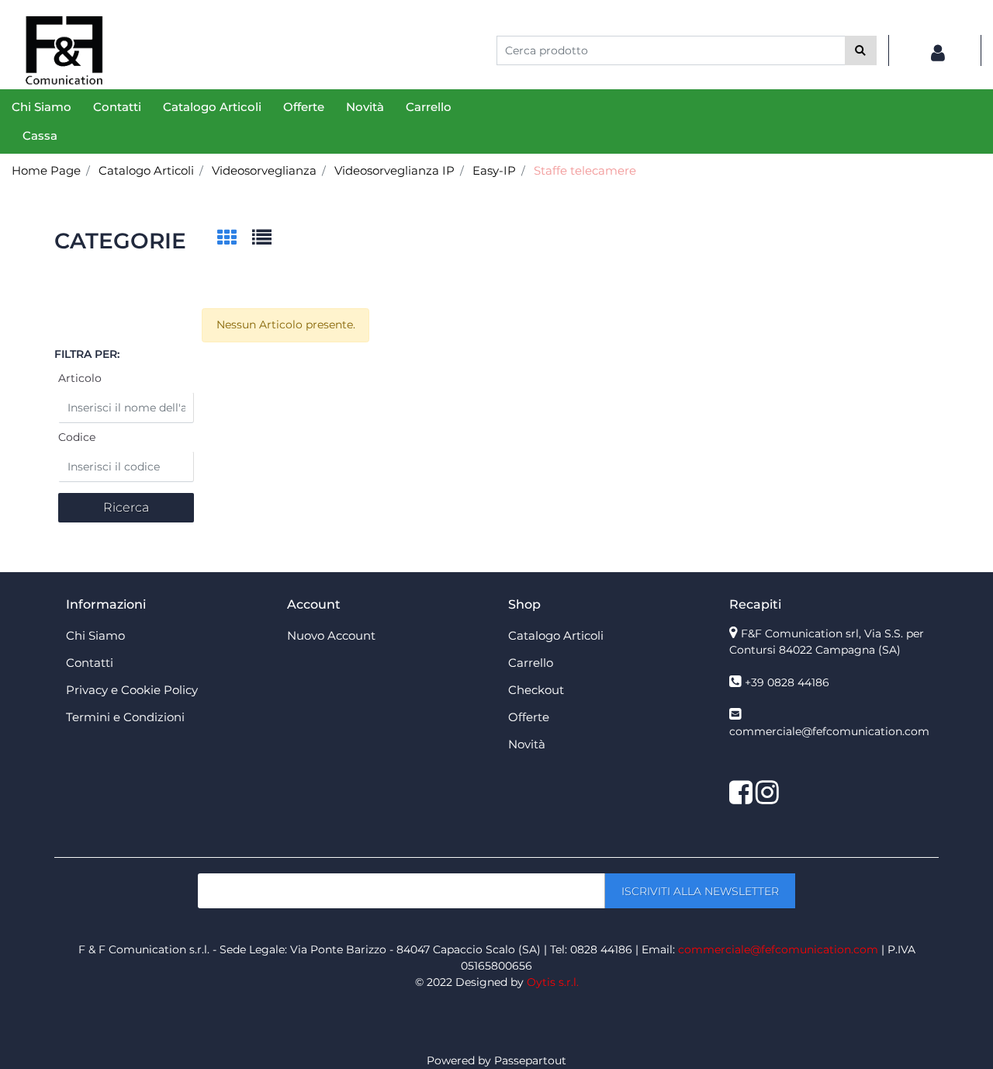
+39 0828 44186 (787, 682)
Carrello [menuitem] (429, 106)
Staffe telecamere (585, 170)
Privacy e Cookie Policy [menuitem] (132, 689)
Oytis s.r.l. (553, 982)
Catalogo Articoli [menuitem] (212, 106)
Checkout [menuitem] (536, 689)
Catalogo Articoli (146, 170)
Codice (76, 437)
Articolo (80, 378)
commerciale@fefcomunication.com (829, 731)
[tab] (234, 239)
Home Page (46, 170)
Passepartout (530, 1060)
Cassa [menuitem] (39, 135)
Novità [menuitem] (365, 106)
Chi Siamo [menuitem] (41, 106)
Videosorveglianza (264, 170)
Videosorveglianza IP (394, 170)
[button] (861, 50)
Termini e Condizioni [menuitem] (125, 717)
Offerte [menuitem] (303, 106)
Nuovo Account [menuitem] (331, 635)
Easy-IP (494, 170)
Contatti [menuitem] (117, 106)
